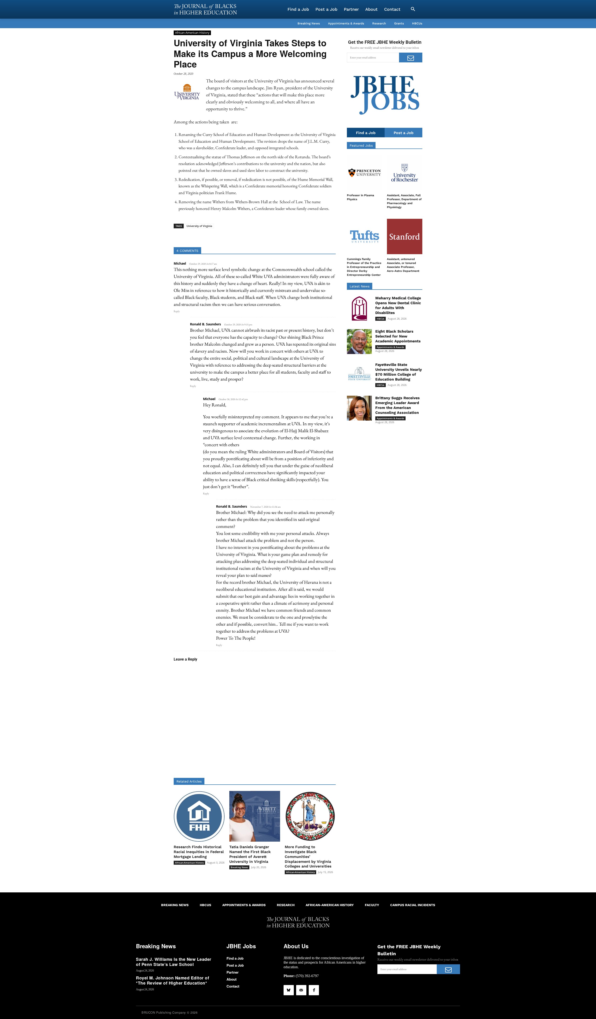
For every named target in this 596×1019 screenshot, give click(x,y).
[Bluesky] (289, 990)
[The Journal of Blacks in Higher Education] (205, 9)
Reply (177, 311)
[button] (413, 9)
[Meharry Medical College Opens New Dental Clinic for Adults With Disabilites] (359, 308)
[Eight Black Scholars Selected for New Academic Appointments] (359, 341)
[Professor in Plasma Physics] (364, 172)
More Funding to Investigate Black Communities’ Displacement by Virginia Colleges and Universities (308, 856)
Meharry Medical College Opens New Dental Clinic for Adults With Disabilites (398, 305)
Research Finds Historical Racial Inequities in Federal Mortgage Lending (199, 852)
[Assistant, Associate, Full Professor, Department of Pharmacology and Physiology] (404, 172)
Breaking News (239, 867)
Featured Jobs (361, 145)
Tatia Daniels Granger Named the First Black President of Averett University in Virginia (250, 854)
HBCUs (380, 318)
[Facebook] (314, 990)
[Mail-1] (301, 990)
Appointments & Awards (390, 347)
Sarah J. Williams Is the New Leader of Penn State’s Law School (173, 961)
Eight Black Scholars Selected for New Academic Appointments (398, 336)
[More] (290, 235)
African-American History (192, 32)
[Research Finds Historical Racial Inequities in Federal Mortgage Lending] (199, 816)
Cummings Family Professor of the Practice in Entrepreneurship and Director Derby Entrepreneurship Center (364, 266)
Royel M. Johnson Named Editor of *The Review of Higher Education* (172, 980)
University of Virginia (199, 226)
